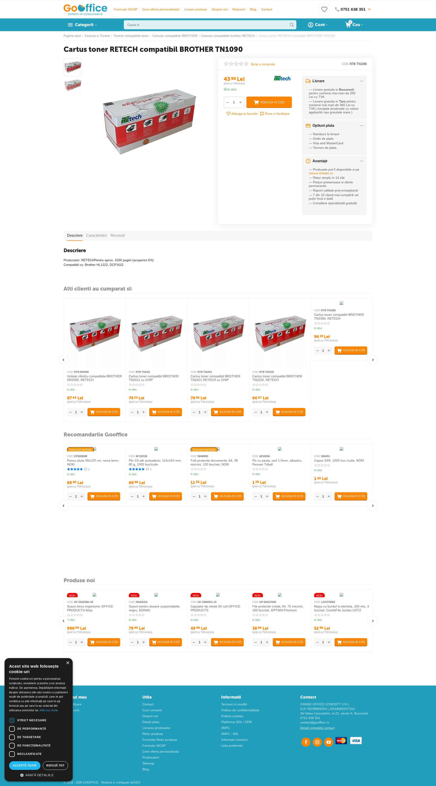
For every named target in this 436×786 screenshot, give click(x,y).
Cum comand (152, 710)
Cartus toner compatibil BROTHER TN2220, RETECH (277, 378)
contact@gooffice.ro (314, 722)
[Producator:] (283, 78)
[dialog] (39, 719)
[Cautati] (291, 24)
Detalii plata (150, 722)
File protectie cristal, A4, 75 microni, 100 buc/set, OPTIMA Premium (277, 608)
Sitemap (148, 763)
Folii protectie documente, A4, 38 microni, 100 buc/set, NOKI (214, 462)
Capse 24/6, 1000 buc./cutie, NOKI (339, 460)
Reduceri (238, 9)
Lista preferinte (232, 745)
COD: (345, 64)
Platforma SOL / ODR (236, 722)
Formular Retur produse (159, 739)
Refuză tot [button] (55, 765)
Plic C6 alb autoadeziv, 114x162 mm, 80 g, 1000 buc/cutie (155, 462)
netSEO (135, 782)
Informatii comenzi (234, 739)
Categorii (84, 25)
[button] (38, 775)
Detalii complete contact (317, 728)
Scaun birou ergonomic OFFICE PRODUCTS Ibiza (90, 608)
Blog (253, 9)
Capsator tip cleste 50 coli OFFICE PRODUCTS (215, 608)
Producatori (150, 757)
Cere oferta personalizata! (161, 9)
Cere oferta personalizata (160, 751)
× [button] (67, 663)
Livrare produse (195, 9)
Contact (266, 9)
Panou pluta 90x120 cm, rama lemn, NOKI (93, 462)
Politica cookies (232, 716)
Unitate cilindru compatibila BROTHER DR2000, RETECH (94, 378)
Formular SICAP (125, 9)
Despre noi (220, 9)
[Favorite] (324, 12)
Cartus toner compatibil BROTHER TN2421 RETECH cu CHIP (215, 378)
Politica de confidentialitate (240, 710)
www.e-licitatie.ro (321, 173)
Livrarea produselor (156, 728)
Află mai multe (49, 710)
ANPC (225, 728)
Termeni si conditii (234, 704)
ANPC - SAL (230, 734)
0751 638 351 (310, 718)
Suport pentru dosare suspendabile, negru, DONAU (154, 608)
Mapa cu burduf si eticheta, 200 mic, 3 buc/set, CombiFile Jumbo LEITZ (341, 608)
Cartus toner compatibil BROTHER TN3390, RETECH (339, 316)
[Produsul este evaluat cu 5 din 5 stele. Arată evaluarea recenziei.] (75, 469)
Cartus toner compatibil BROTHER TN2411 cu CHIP (153, 378)
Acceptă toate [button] (25, 765)
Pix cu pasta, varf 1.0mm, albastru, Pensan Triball (277, 462)
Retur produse (152, 734)
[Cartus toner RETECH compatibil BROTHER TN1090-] (148, 122)
